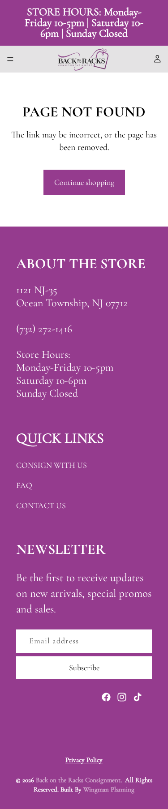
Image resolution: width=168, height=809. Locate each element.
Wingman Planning (108, 789)
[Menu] (10, 59)
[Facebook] (106, 697)
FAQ (24, 485)
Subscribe (84, 667)
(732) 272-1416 (44, 328)
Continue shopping (84, 182)
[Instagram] (121, 697)
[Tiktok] (137, 697)
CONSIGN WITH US (51, 465)
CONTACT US (41, 505)
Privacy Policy (84, 760)
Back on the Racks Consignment (78, 780)
